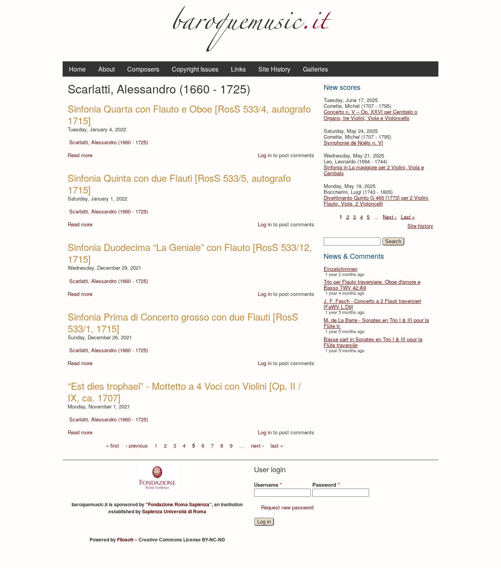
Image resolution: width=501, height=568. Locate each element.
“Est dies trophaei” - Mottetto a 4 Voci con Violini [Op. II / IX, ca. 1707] (184, 391)
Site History (274, 69)
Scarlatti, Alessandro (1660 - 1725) (108, 142)
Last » (408, 216)
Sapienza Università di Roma (174, 511)
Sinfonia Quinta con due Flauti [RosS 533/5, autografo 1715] (179, 183)
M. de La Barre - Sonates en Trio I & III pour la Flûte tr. (376, 323)
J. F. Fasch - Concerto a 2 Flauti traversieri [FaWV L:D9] (372, 304)
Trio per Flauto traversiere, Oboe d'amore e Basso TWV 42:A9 (372, 284)
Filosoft (125, 539)
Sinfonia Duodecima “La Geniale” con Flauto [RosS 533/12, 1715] (190, 252)
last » (276, 445)
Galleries (315, 69)
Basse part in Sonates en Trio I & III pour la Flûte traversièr (373, 342)
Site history (420, 225)
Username (268, 484)
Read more (80, 155)
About (106, 69)
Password (326, 484)
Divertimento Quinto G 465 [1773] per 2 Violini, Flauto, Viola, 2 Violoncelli (376, 200)
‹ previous (137, 445)
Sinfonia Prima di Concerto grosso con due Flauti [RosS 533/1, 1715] (183, 322)
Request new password (287, 507)
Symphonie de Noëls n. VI (353, 142)
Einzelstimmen (340, 269)
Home (77, 69)
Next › (389, 216)
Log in (265, 155)
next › (257, 445)
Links (238, 69)
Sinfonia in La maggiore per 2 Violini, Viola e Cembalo (374, 170)
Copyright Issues (195, 69)
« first (112, 445)
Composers (143, 69)
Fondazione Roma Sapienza (178, 504)
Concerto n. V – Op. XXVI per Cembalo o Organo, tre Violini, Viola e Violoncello (370, 114)
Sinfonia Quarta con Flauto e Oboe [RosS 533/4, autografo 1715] (189, 114)
